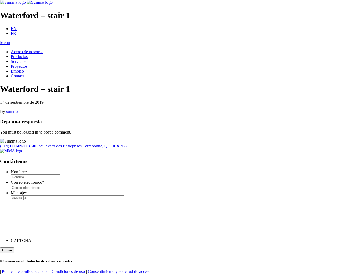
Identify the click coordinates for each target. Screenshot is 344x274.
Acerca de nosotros (27, 51)
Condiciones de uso (68, 271)
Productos (19, 56)
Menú (5, 42)
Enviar (7, 250)
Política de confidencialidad (25, 271)
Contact (17, 76)
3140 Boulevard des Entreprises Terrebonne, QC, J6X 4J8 (77, 146)
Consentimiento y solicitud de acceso (119, 271)
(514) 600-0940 (13, 146)
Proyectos (19, 66)
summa (12, 111)
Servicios (18, 61)
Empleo (17, 71)
